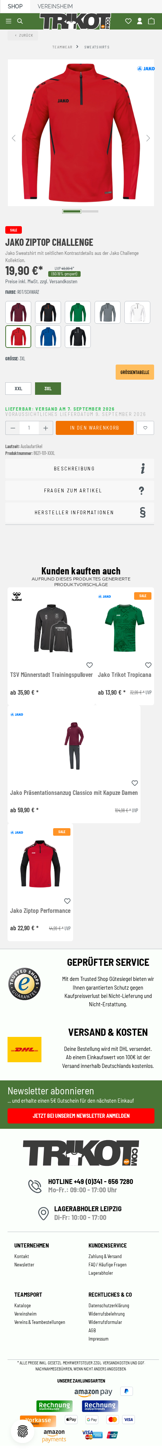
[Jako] (146, 68)
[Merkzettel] (129, 21)
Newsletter (24, 1264)
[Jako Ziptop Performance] (40, 864)
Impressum (99, 1338)
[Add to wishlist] (89, 664)
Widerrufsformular (105, 1322)
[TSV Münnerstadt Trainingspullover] (51, 628)
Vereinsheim (55, 6)
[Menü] (9, 21)
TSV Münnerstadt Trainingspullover (51, 674)
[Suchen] (21, 21)
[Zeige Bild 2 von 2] (90, 211)
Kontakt (21, 1256)
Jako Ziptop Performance (40, 910)
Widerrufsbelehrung (107, 1313)
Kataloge (22, 1305)
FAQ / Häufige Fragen (108, 1264)
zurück (26, 35)
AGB (92, 1330)
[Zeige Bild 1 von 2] (71, 211)
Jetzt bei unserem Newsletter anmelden (81, 1116)
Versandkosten (116, 1362)
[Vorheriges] (13, 137)
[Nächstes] (148, 137)
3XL (48, 388)
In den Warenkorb (94, 428)
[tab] (79, 469)
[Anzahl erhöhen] (45, 428)
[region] (81, 137)
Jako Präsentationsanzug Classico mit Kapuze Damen (74, 792)
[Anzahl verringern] (12, 428)
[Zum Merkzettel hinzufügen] (145, 428)
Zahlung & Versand (105, 1256)
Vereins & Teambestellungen (39, 1322)
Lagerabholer (101, 1273)
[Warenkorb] (152, 21)
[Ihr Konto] (140, 21)
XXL (18, 388)
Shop (15, 6)
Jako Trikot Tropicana (124, 674)
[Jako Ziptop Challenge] (81, 132)
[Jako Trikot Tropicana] (124, 628)
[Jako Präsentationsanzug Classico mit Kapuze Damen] (74, 746)
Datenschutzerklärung (109, 1305)
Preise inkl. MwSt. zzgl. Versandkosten (41, 281)
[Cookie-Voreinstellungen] (22, 1431)
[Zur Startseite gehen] (77, 21)
